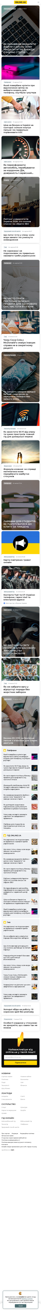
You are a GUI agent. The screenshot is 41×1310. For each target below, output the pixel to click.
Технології (5, 1085)
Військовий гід (26, 1121)
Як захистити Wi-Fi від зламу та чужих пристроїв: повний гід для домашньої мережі (19, 434)
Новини (5, 1073)
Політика (4, 1079)
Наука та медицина (8, 1110)
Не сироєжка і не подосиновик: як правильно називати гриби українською (19, 253)
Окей (21, 1306)
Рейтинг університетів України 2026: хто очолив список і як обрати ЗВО (17, 221)
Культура (23, 1107)
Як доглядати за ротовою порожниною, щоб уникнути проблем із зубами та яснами (15, 807)
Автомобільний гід (8, 1121)
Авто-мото (7, 122)
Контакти (4, 1144)
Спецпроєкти (6, 1099)
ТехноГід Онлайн (10, 9)
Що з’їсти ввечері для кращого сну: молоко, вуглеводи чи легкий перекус (17, 948)
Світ (21, 1082)
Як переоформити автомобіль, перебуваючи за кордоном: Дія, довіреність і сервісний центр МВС (19, 169)
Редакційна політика (27, 1133)
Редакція (15, 1133)
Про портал (5, 1133)
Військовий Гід (9, 557)
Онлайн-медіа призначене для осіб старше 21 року (19, 1146)
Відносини (8, 466)
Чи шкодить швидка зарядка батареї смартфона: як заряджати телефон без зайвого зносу (19, 395)
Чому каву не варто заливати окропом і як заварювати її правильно (15, 816)
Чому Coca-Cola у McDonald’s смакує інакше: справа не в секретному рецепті (19, 344)
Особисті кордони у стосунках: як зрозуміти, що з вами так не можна (20, 1025)
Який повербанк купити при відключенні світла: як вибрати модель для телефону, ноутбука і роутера (19, 89)
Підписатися (20, 1063)
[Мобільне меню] (38, 2)
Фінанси (23, 1085)
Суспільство (8, 1104)
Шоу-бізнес (5, 1088)
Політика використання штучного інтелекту (16, 1142)
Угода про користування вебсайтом (13, 1138)
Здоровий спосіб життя (12, 231)
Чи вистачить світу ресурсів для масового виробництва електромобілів (19, 649)
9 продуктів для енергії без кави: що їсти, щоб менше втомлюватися (16, 957)
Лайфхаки (7, 82)
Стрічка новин (6, 1076)
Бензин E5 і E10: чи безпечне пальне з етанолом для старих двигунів (20, 740)
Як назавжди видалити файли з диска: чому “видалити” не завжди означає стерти (19, 48)
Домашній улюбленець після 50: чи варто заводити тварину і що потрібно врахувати (16, 787)
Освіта (6, 180)
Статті (22, 1096)
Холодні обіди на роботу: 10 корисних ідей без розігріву (18, 1010)
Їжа (5, 247)
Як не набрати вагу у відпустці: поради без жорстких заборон (16, 689)
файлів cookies (27, 1299)
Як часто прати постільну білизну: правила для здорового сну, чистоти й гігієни (20, 302)
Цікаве (4, 1113)
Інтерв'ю (4, 1096)
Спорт (3, 1107)
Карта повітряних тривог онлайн (17, 561)
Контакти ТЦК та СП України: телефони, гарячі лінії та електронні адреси (19, 597)
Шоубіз (23, 1110)
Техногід (4, 1124)
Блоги (22, 1099)
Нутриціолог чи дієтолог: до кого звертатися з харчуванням (16, 986)
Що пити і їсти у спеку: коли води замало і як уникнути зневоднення (18, 237)
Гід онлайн (7, 1118)
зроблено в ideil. (7, 1150)
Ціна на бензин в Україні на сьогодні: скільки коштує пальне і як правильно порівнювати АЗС (18, 129)
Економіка (24, 1079)
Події (3, 1082)
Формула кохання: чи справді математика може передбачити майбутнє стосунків (19, 473)
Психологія (8, 1019)
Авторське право (7, 1135)
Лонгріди (6, 1093)
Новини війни (25, 1076)
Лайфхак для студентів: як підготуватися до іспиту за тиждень (19, 524)
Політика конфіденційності (10, 1140)
